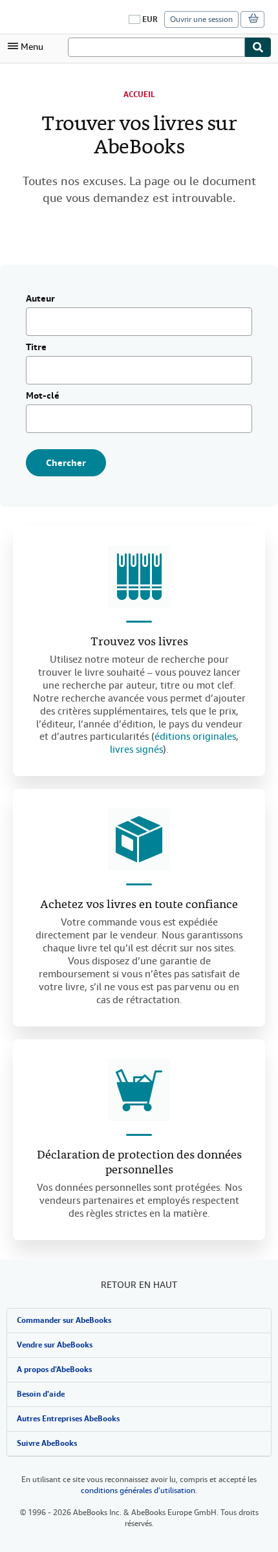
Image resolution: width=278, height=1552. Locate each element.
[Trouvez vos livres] (139, 577)
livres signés (136, 749)
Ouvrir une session (201, 19)
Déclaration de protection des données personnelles (139, 1163)
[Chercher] (258, 47)
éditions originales (195, 736)
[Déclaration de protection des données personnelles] (139, 1090)
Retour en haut (139, 1285)
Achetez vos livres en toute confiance (139, 905)
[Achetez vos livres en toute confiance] (139, 839)
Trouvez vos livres (139, 642)
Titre (36, 347)
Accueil (139, 94)
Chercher (66, 463)
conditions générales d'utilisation (138, 1490)
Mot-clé (42, 396)
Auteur (40, 299)
